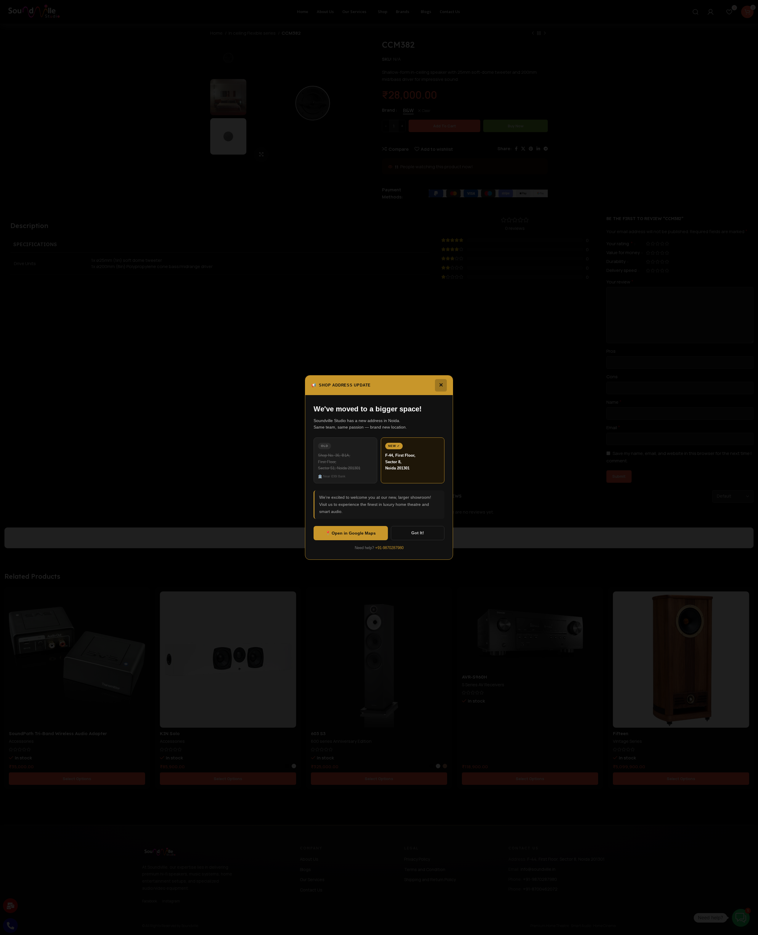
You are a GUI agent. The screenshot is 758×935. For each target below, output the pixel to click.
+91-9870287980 (389, 548)
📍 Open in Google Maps (350, 533)
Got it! (417, 532)
